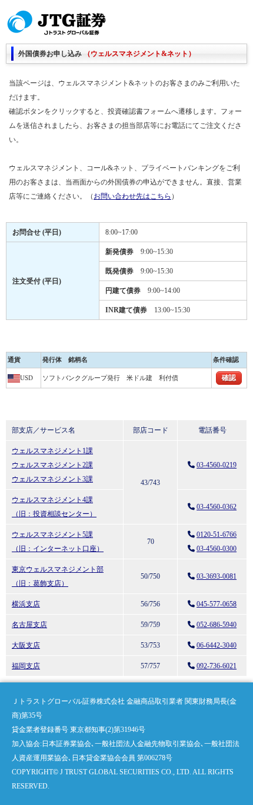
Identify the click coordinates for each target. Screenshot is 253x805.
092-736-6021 (217, 666)
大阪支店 (26, 645)
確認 (229, 378)
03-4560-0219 (217, 465)
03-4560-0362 (217, 507)
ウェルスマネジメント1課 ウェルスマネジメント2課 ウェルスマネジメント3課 (52, 465)
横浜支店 (26, 604)
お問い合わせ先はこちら (132, 196)
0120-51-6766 (217, 534)
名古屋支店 (29, 625)
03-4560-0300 (217, 549)
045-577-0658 (217, 604)
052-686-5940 (217, 625)
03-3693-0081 (217, 576)
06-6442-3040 (217, 645)
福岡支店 (26, 666)
